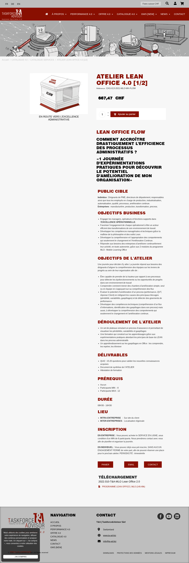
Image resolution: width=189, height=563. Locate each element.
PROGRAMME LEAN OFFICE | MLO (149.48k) (122, 487)
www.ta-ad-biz (109, 535)
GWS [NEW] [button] (148, 14)
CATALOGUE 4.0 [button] (126, 14)
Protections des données (129, 553)
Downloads (108, 553)
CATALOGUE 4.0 (58, 537)
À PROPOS (55, 526)
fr (6, 4)
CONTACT (55, 544)
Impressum (170, 553)
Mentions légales (153, 553)
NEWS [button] (164, 14)
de (12, 4)
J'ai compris (20, 557)
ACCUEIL (55, 522)
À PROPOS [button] (58, 14)
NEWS (53, 540)
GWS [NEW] (56, 547)
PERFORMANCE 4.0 (60, 529)
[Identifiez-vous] (175, 4)
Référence (100, 88)
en (18, 4)
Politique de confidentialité (20, 552)
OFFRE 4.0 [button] (105, 14)
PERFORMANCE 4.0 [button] (81, 14)
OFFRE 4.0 (55, 533)
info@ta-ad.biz (109, 541)
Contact (179, 14)
